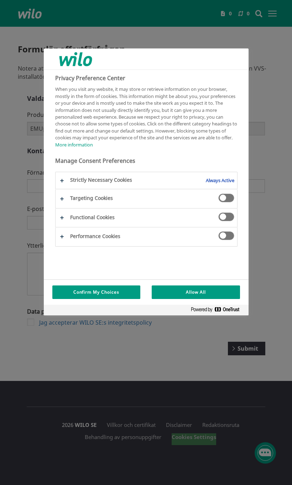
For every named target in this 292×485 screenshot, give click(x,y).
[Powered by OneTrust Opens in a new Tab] (218, 310)
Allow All (196, 292)
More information (74, 144)
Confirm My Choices (96, 292)
